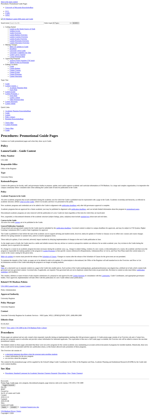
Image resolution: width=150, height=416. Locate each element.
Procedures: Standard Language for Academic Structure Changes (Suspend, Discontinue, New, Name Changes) (44, 373)
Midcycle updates (7, 257)
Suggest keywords (8, 385)
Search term (5, 23)
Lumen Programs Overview (19, 41)
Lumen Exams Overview (18, 39)
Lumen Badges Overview (19, 35)
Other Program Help (17, 100)
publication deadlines (69, 205)
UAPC (7, 13)
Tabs (2, 268)
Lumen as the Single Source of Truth (22, 29)
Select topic (48, 23)
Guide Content (15, 98)
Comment (23, 407)
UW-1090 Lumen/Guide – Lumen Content (16, 286)
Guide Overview (15, 33)
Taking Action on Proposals (19, 62)
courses (17, 222)
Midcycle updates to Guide (19, 47)
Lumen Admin (10, 103)
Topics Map (9, 123)
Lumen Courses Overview (19, 37)
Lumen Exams (15, 72)
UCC (7, 11)
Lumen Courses (15, 70)
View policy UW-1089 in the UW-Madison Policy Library (27, 328)
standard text (85, 217)
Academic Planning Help (18, 88)
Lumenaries (106, 276)
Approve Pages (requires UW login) (22, 60)
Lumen (7, 115)
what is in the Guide (27, 202)
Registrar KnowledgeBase (14, 119)
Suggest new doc (33, 407)
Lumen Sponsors (79, 276)
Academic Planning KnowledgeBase (18, 111)
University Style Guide (18, 51)
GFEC (7, 15)
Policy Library (10, 117)
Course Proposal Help (17, 57)
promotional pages (133, 209)
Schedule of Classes (49, 257)
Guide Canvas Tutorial (17, 55)
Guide (12, 66)
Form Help (13, 90)
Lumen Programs (16, 74)
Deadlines (13, 49)
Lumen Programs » (12, 94)
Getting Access (15, 31)
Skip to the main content (9, 2)
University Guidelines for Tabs (20, 53)
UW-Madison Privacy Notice (11, 411)
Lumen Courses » (11, 86)
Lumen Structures (16, 76)
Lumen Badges (15, 68)
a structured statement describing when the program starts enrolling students (31, 354)
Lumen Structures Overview (19, 43)
